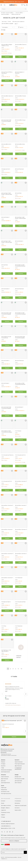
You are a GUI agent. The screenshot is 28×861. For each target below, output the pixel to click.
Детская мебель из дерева (7, 23)
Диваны (3, 759)
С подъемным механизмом (18, 768)
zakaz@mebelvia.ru (6, 826)
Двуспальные (18, 765)
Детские (3, 780)
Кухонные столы (5, 791)
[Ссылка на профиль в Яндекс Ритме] (12, 832)
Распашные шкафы (19, 778)
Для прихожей (18, 780)
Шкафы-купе (18, 776)
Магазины (17, 803)
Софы (2, 767)
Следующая (21, 669)
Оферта (3, 814)
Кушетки (3, 765)
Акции (2, 803)
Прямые (3, 762)
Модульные (4, 789)
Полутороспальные (20, 763)
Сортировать (5, 27)
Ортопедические (5, 771)
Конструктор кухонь (6, 793)
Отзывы (3, 817)
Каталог (3, 801)
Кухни (2, 785)
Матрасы (3, 774)
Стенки (9, 21)
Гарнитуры (3, 787)
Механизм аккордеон (6, 769)
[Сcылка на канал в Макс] (7, 832)
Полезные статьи (5, 812)
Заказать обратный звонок (7, 823)
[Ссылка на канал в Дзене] (10, 832)
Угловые (3, 763)
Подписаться (25, 852)
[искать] (25, 9)
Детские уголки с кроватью (18, 21)
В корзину (7, 56)
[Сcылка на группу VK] (2, 832)
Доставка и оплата (6, 805)
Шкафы (16, 774)
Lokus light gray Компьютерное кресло (12, 705)
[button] (8, 69)
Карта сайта (18, 810)
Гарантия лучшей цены (20, 805)
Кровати (17, 759)
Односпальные (18, 762)
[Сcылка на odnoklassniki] (4, 832)
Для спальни (18, 782)
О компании (18, 801)
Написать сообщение (14, 840)
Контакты (17, 807)
